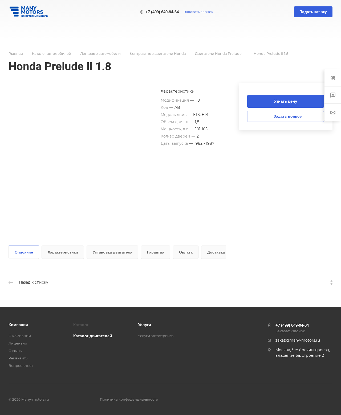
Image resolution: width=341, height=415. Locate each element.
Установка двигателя (112, 252)
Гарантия (155, 252)
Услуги (144, 324)
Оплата (186, 252)
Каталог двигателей (92, 336)
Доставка (216, 252)
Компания (18, 324)
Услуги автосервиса (156, 336)
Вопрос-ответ (21, 365)
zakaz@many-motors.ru (297, 340)
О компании (20, 336)
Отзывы (15, 350)
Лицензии (18, 343)
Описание (24, 252)
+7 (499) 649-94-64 (162, 12)
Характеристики (63, 252)
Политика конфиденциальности (129, 399)
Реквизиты (18, 358)
